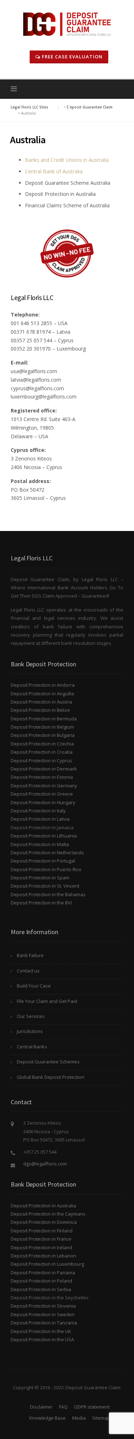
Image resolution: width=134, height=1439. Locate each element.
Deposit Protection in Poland (41, 1281)
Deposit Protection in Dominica (44, 1222)
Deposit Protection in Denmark (44, 769)
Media (79, 1418)
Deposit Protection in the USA (42, 1339)
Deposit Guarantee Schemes (48, 1061)
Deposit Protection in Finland (42, 1230)
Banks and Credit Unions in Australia (67, 159)
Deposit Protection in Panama (43, 1272)
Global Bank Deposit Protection (50, 1077)
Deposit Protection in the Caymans (48, 1214)
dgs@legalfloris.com (45, 1163)
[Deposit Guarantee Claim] (67, 23)
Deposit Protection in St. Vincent (45, 886)
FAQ (63, 1407)
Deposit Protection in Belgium (42, 727)
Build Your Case (34, 985)
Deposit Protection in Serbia (41, 1289)
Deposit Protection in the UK (41, 1331)
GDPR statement (92, 1407)
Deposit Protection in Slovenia (43, 1306)
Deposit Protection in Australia (43, 1205)
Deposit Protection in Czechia (42, 743)
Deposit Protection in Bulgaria (43, 735)
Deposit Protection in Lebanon (43, 1255)
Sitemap (101, 1418)
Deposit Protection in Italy (38, 810)
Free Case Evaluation (71, 56)
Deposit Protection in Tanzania (44, 1322)
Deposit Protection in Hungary (43, 802)
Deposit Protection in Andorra (43, 685)
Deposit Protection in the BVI (41, 902)
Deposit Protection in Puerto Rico (46, 869)
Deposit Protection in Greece (42, 794)
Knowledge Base (47, 1418)
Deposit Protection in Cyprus (41, 760)
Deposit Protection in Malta (40, 844)
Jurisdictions (30, 1031)
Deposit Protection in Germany (44, 785)
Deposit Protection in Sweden (43, 1314)
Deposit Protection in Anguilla (42, 693)
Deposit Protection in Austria (41, 702)
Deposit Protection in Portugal (43, 861)
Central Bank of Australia (54, 171)
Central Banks (32, 1046)
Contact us (28, 970)
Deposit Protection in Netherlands (47, 852)
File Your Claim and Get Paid (47, 1001)
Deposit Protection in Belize (40, 710)
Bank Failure (30, 955)
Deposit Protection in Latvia (40, 819)
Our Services (31, 1016)
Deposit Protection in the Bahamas (48, 894)
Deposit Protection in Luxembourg (47, 1264)
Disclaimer (41, 1407)
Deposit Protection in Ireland (41, 1247)
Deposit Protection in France (41, 1239)
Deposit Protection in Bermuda (44, 718)
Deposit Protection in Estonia (42, 777)
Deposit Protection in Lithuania (44, 835)
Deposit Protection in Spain (40, 877)
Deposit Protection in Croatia (42, 752)
